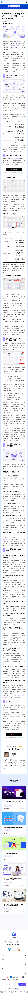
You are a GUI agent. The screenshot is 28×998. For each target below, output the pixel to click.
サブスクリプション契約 (8, 992)
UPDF (4, 2)
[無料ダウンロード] (14, 169)
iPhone (11, 671)
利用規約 (1, 992)
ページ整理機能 (16, 159)
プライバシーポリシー (23, 991)
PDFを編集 (5, 539)
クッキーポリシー (17, 992)
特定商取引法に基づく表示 (16, 993)
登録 (22, 984)
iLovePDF (16, 347)
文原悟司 (4, 21)
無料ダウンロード (14, 169)
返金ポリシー (23, 992)
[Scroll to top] (25, 995)
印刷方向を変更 (7, 140)
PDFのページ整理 (7, 805)
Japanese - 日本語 (14, 988)
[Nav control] (26, 2)
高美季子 (7, 808)
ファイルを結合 (15, 45)
